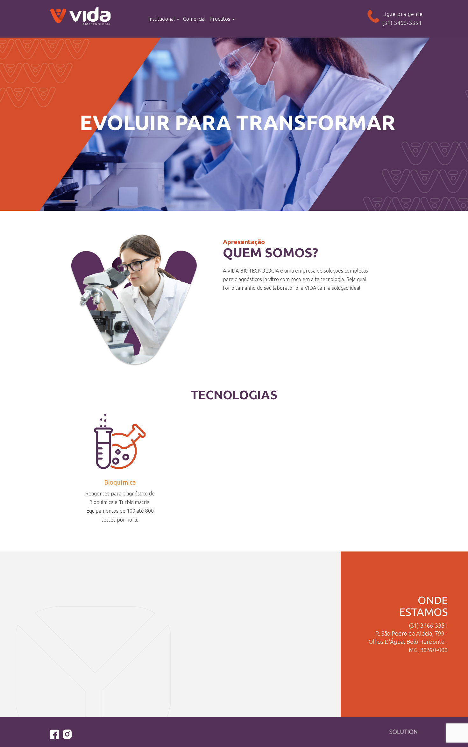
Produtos (220, 19)
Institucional (162, 19)
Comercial (194, 19)
